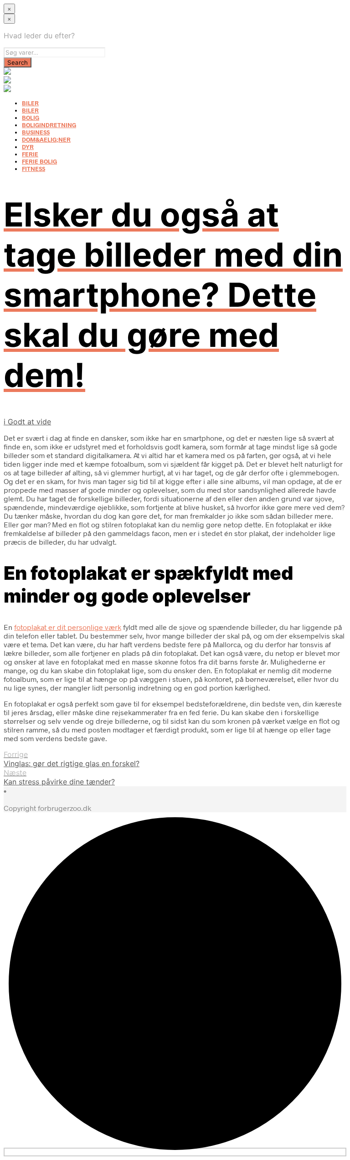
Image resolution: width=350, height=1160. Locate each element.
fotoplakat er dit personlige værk (67, 627)
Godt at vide (29, 421)
